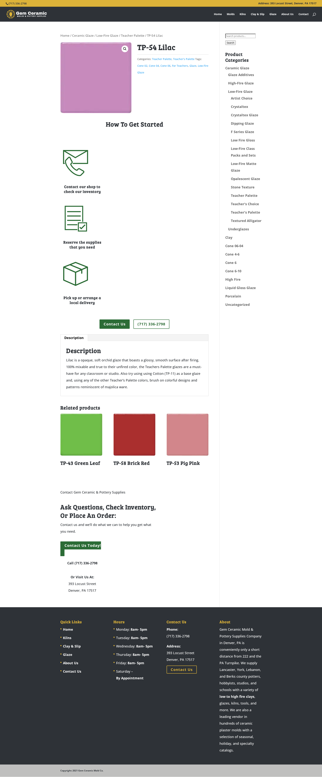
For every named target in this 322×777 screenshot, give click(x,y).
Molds (231, 14)
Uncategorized (237, 304)
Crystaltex (239, 106)
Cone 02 (142, 65)
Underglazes (238, 229)
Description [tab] (74, 337)
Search (230, 42)
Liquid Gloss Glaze (240, 288)
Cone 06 (165, 65)
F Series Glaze (242, 132)
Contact (304, 14)
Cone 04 (154, 65)
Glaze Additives (241, 75)
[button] (124, 48)
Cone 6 (230, 262)
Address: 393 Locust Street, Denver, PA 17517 (287, 3)
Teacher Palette (132, 35)
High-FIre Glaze (241, 83)
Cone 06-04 (234, 246)
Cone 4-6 (232, 254)
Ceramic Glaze (83, 35)
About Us (287, 14)
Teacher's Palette (184, 59)
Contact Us (115, 324)
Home (218, 14)
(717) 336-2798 (151, 324)
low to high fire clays (237, 696)
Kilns (243, 14)
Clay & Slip (257, 14)
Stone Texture (243, 187)
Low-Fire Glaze (107, 35)
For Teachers (180, 65)
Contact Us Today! (82, 545)
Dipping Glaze (242, 123)
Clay (228, 237)
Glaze (272, 14)
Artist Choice (241, 98)
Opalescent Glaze (245, 178)
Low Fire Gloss (243, 140)
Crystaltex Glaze (244, 115)
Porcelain (233, 296)
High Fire (233, 279)
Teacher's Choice (245, 204)
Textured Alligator (246, 220)
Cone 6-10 (233, 271)
